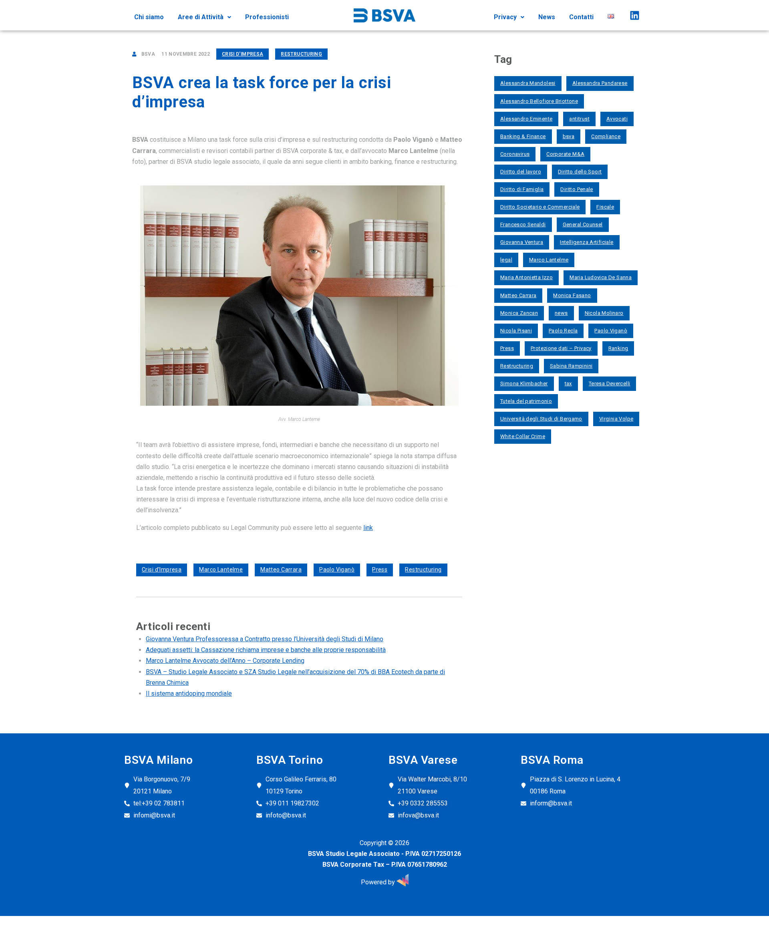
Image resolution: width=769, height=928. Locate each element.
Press (379, 569)
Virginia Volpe (616, 419)
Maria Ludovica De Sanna (601, 277)
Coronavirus (514, 154)
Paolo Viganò (336, 569)
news (561, 313)
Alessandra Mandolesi (528, 83)
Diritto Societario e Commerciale (540, 207)
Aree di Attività (200, 17)
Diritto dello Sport (580, 172)
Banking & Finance (523, 136)
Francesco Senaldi (523, 224)
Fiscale (605, 207)
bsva (569, 136)
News (546, 17)
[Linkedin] (634, 15)
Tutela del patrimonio (526, 401)
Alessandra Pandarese (600, 83)
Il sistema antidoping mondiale (189, 693)
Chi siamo (149, 17)
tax (568, 383)
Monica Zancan (519, 313)
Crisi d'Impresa (242, 54)
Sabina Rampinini (571, 366)
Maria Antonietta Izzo (526, 277)
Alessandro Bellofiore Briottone (539, 101)
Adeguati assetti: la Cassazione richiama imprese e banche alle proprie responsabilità (266, 650)
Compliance (605, 136)
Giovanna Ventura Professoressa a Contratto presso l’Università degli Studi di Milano (264, 639)
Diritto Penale (576, 189)
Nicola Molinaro (604, 313)
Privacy (505, 17)
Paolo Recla (563, 331)
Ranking (618, 348)
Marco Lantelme (221, 569)
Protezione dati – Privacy (561, 348)
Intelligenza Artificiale (586, 242)
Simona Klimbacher (524, 383)
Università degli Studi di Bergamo (541, 419)
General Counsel (583, 224)
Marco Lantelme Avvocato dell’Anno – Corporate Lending (225, 660)
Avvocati (617, 119)
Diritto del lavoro (520, 172)
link (368, 527)
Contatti (581, 17)
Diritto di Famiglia (522, 189)
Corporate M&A (565, 154)
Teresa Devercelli (609, 383)
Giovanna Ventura (521, 242)
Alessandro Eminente (526, 119)
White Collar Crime (522, 436)
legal (506, 260)
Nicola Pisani (516, 331)
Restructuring (301, 54)
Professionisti (267, 17)
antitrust (579, 119)
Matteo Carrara (281, 569)
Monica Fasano (572, 295)
